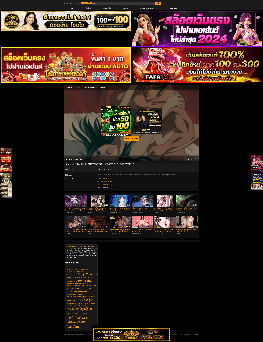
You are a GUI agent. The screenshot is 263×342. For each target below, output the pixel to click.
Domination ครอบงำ (72, 275)
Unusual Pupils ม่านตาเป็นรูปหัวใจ (77, 297)
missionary (70, 285)
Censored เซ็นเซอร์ (83, 269)
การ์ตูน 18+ (126, 8)
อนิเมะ (77, 314)
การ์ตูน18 (90, 300)
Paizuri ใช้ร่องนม (79, 285)
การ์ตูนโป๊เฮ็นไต (81, 303)
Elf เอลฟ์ (95, 275)
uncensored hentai (75, 294)
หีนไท (71, 313)
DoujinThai (85, 274)
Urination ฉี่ (91, 297)
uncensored (82, 292)
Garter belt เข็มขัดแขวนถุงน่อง (84, 277)
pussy (103, 184)
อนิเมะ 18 (82, 313)
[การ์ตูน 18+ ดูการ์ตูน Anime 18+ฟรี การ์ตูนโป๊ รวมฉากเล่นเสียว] (78, 3)
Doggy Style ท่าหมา (83, 271)
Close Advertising (131, 138)
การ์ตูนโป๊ (74, 248)
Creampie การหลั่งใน (72, 271)
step (81, 288)
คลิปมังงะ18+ (91, 303)
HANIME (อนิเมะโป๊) (72, 281)
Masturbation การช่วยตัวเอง (83, 283)
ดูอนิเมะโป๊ (77, 246)
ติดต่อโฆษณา (173, 8)
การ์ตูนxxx (70, 303)
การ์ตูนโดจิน (88, 8)
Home (71, 8)
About (102, 169)
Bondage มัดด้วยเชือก (72, 269)
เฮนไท (71, 317)
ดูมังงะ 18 (78, 305)
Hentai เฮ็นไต (70, 283)
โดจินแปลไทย (76, 322)
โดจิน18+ (82, 246)
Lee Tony (104, 178)
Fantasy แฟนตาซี (71, 277)
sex (77, 288)
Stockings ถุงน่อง (88, 289)
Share (112, 169)
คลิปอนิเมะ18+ (70, 305)
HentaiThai (85, 280)
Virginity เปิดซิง (71, 300)
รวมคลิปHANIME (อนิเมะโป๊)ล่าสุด (148, 8)
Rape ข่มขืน (70, 289)
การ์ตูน (81, 300)
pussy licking (92, 285)
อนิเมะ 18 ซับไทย (107, 8)
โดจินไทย (73, 326)
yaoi (77, 300)
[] (158, 3)
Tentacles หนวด (72, 292)
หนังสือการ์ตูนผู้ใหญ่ (80, 308)
